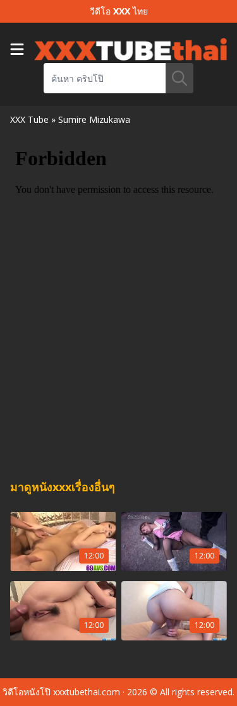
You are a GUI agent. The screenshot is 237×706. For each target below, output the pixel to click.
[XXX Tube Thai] (130, 49)
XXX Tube (29, 119)
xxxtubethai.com (86, 692)
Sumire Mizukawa (94, 119)
